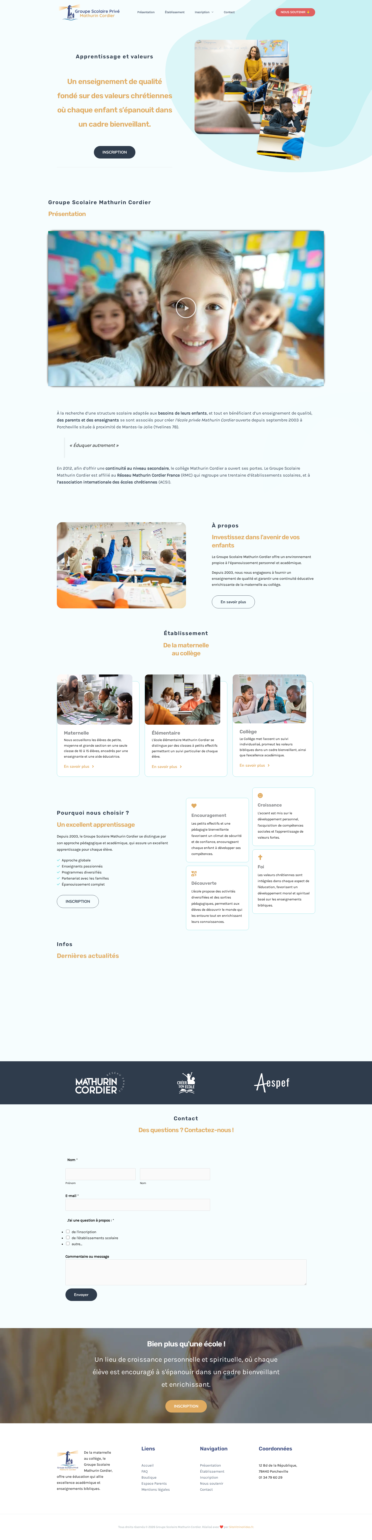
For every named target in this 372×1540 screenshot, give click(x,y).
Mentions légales (155, 1489)
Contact (229, 12)
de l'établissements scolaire (95, 1238)
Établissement (174, 12)
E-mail (72, 1195)
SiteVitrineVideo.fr (241, 1527)
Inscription (202, 12)
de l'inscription (84, 1232)
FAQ (144, 1471)
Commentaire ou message (87, 1256)
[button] (211, 12)
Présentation (146, 12)
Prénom (70, 1183)
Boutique (149, 1477)
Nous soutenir (211, 1483)
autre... (77, 1244)
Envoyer (81, 1294)
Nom (143, 1183)
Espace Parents (154, 1483)
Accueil (147, 1465)
